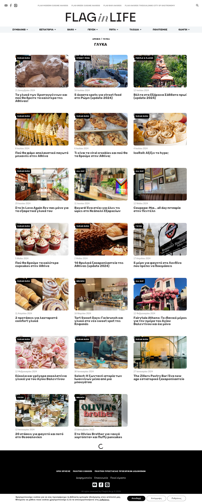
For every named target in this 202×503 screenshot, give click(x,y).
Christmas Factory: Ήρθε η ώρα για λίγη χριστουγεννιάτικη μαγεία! (158, 463)
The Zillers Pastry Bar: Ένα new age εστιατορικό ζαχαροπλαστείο (159, 377)
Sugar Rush (23, 58)
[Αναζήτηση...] (197, 5)
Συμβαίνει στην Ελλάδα (148, 452)
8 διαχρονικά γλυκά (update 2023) (41, 489)
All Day (80, 171)
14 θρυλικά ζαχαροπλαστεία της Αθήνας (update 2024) (98, 264)
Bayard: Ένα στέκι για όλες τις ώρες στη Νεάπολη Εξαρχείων (97, 209)
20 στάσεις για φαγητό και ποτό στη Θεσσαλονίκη (39, 435)
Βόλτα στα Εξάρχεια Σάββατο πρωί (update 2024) (160, 96)
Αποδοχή (136, 498)
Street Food (83, 58)
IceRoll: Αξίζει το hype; (151, 153)
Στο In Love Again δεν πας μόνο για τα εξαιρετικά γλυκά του (41, 209)
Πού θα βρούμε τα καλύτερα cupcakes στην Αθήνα (36, 264)
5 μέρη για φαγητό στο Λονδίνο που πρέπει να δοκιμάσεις (158, 264)
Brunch (80, 281)
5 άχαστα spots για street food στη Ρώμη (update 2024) (97, 96)
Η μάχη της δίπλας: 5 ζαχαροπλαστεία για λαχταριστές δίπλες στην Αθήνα (40, 463)
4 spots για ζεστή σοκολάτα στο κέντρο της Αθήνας (98, 461)
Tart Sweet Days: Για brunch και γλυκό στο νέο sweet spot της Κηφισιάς (98, 321)
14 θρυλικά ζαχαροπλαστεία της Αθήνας (98, 490)
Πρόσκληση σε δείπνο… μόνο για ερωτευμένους (158, 490)
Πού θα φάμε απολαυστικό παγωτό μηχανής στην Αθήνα (41, 154)
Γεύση (139, 226)
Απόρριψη (156, 498)
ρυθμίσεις (104, 499)
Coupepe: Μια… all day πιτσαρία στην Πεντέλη (157, 209)
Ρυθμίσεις (176, 498)
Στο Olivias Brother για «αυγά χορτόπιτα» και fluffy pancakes (98, 435)
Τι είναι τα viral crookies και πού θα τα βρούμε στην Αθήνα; (100, 154)
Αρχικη (96, 39)
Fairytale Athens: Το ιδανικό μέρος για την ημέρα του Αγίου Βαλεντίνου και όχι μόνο (160, 321)
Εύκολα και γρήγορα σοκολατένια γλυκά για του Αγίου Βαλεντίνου (41, 377)
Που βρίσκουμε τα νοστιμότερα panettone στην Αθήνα (157, 406)
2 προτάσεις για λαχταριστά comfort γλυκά (36, 319)
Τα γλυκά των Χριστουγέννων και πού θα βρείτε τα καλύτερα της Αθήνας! (41, 98)
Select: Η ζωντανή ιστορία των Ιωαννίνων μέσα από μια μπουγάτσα (98, 379)
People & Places (144, 58)
